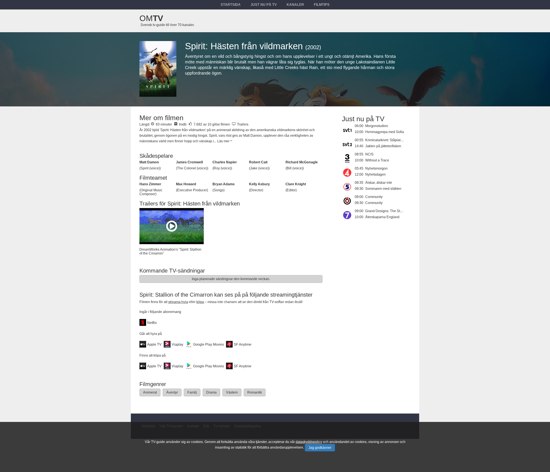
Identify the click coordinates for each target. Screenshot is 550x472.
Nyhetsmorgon (376, 168)
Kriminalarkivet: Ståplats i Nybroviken (393, 140)
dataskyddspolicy (309, 442)
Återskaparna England (382, 217)
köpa (200, 302)
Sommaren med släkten (383, 188)
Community (374, 197)
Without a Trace (377, 160)
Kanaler (295, 4)
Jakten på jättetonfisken (383, 146)
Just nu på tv (264, 4)
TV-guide (158, 442)
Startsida (231, 4)
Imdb (182, 124)
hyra (184, 302)
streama (174, 302)
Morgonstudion (376, 126)
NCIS (369, 154)
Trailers (242, 124)
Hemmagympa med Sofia (384, 132)
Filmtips (322, 4)
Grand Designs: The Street (385, 211)
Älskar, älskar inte (378, 182)
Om (151, 18)
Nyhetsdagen (375, 174)
